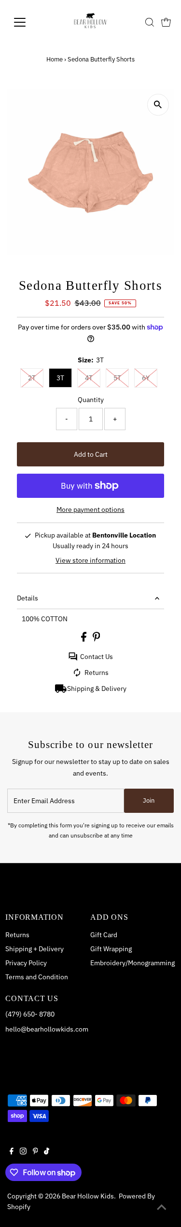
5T (117, 378)
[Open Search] (149, 22)
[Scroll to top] (161, 1207)
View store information (90, 560)
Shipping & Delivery (96, 688)
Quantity (91, 399)
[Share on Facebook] (84, 639)
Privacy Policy (26, 962)
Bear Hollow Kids (88, 1196)
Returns (96, 672)
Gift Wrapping (111, 948)
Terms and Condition (36, 977)
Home (54, 59)
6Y (146, 378)
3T (60, 378)
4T (89, 378)
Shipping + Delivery (34, 948)
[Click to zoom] (158, 105)
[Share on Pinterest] (96, 639)
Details (27, 598)
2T (32, 378)
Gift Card (103, 934)
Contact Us (96, 656)
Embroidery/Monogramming (132, 962)
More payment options (90, 509)
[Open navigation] (27, 22)
